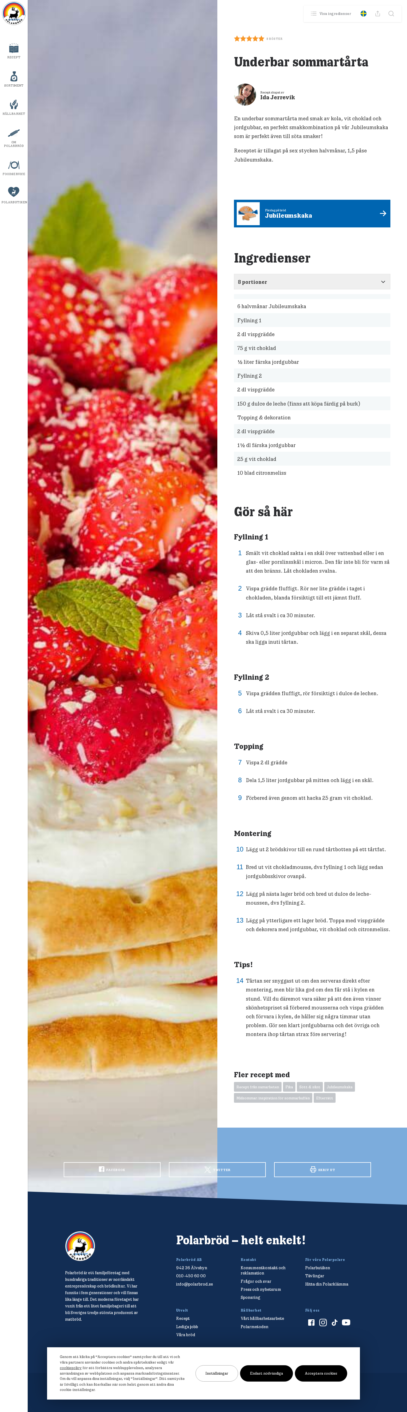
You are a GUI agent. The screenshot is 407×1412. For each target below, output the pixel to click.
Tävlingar (314, 1275)
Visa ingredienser (335, 13)
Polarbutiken (14, 202)
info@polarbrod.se (194, 1284)
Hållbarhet (13, 114)
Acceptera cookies (321, 1373)
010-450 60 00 (191, 1275)
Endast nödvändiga (266, 1373)
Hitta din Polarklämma (326, 1284)
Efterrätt (324, 1098)
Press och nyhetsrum (261, 1289)
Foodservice (13, 174)
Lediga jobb (187, 1326)
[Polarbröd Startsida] (80, 1246)
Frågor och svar (256, 1281)
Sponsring (250, 1297)
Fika (289, 1086)
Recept (14, 57)
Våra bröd (185, 1334)
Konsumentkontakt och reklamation (263, 1270)
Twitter (221, 1170)
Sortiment (14, 85)
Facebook (115, 1170)
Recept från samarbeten (257, 1086)
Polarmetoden (254, 1326)
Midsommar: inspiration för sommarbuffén (273, 1098)
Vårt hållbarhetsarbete (262, 1318)
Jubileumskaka (339, 1086)
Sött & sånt (309, 1086)
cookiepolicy (71, 1367)
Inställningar (216, 1373)
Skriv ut (326, 1170)
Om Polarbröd (14, 144)
